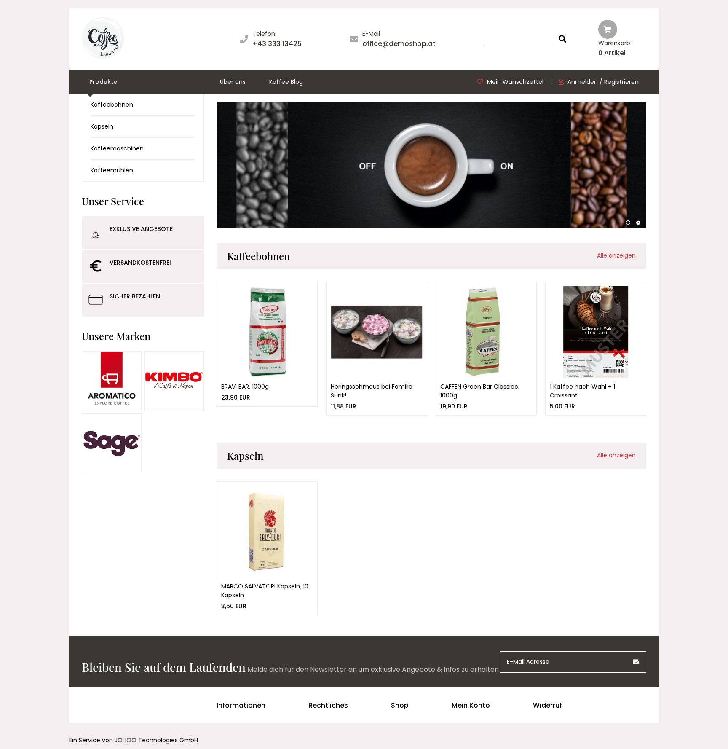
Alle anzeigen (616, 255)
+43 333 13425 (277, 43)
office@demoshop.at (399, 43)
